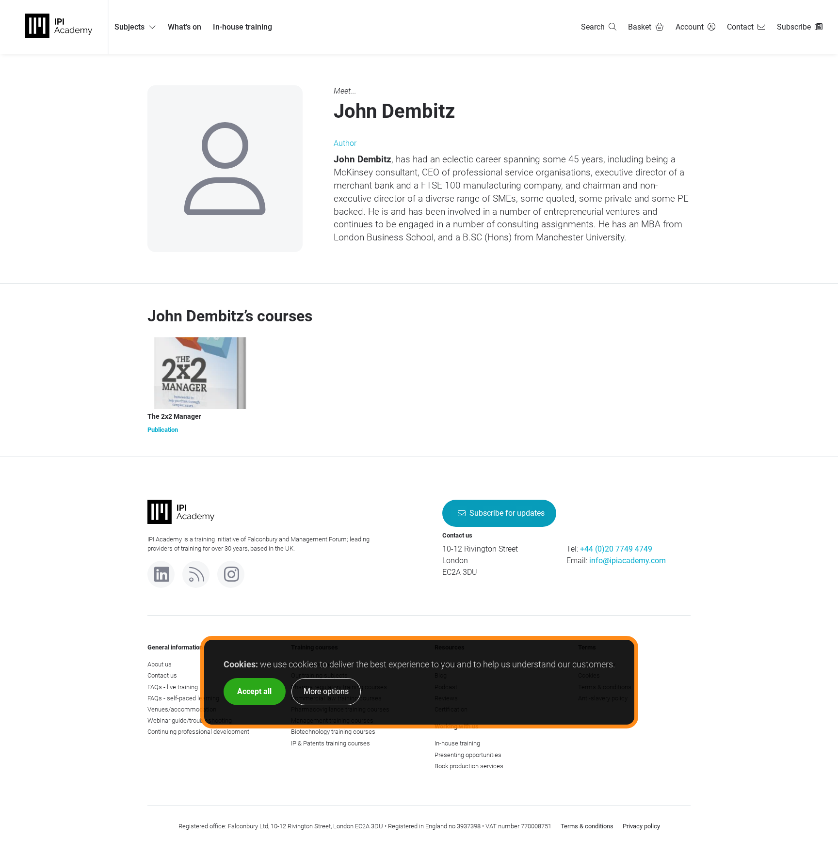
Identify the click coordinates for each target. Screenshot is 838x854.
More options (326, 691)
